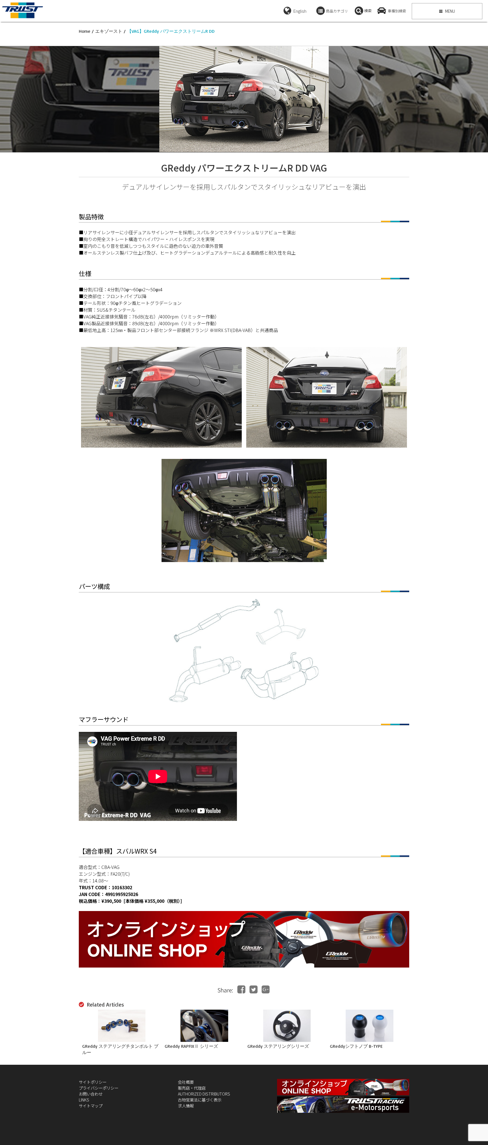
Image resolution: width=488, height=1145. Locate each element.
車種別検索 (397, 11)
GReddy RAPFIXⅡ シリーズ (191, 1046)
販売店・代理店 (192, 1088)
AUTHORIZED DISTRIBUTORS (204, 1094)
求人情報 (186, 1106)
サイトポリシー (92, 1082)
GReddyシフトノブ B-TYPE (356, 1046)
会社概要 (186, 1082)
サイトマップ (91, 1106)
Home (84, 31)
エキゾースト (108, 31)
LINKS (84, 1100)
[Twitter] (253, 989)
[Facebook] (241, 989)
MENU (449, 11)
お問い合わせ (91, 1094)
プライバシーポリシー (98, 1088)
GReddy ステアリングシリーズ (278, 1046)
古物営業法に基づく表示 (199, 1100)
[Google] (265, 989)
